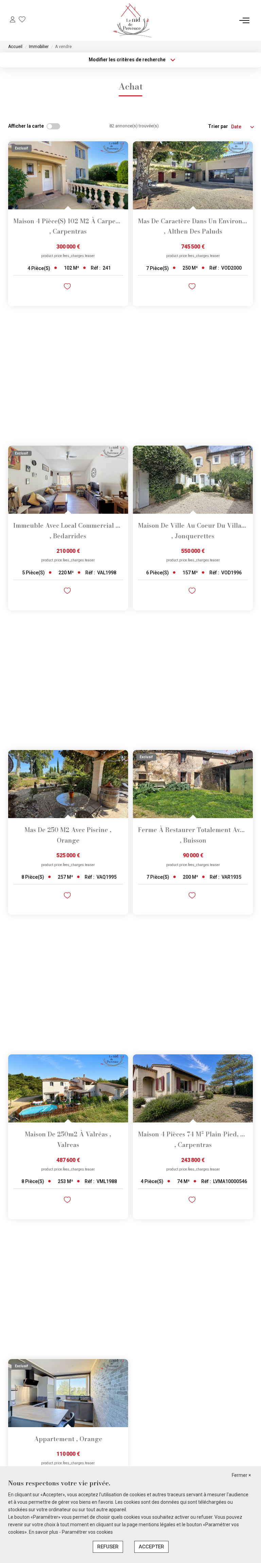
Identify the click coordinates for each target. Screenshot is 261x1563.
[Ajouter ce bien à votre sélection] (68, 287)
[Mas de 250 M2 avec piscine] (68, 784)
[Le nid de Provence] (132, 20)
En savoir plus (44, 1532)
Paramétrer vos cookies (87, 1532)
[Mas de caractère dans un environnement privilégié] (193, 175)
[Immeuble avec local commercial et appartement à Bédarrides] (68, 480)
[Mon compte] (12, 20)
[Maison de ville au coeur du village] (193, 480)
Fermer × (241, 1475)
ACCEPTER (151, 1547)
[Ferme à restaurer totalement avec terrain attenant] (193, 784)
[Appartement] (68, 1393)
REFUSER (108, 1547)
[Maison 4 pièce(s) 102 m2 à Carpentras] (68, 175)
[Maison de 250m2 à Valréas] (68, 1088)
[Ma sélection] (22, 20)
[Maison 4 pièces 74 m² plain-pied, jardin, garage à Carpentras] (193, 1088)
